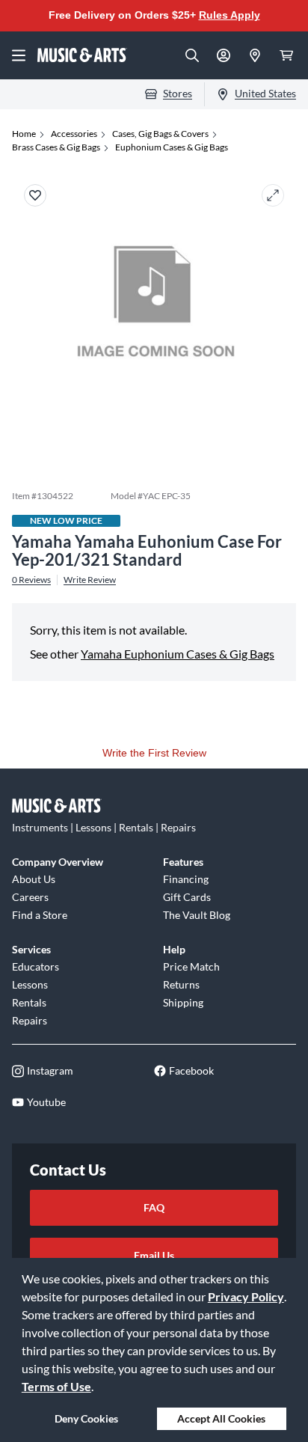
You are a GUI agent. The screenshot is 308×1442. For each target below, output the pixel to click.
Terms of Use (56, 1386)
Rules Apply (229, 15)
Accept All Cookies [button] (221, 1418)
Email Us (154, 1255)
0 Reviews (31, 580)
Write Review (90, 580)
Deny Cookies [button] (86, 1418)
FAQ (154, 1207)
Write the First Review (154, 753)
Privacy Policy (246, 1296)
